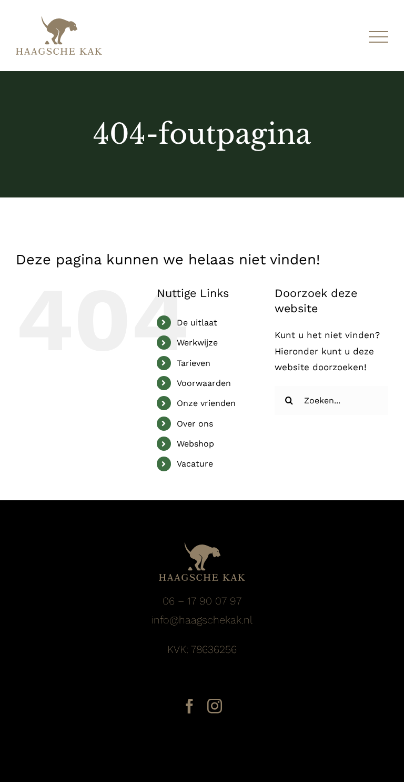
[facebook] (189, 706)
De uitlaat (197, 323)
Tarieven (193, 363)
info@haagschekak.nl (202, 619)
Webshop (195, 444)
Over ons (195, 424)
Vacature (195, 464)
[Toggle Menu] (378, 37)
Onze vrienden (206, 403)
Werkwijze (197, 343)
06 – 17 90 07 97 (202, 601)
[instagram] (214, 706)
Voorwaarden (204, 383)
